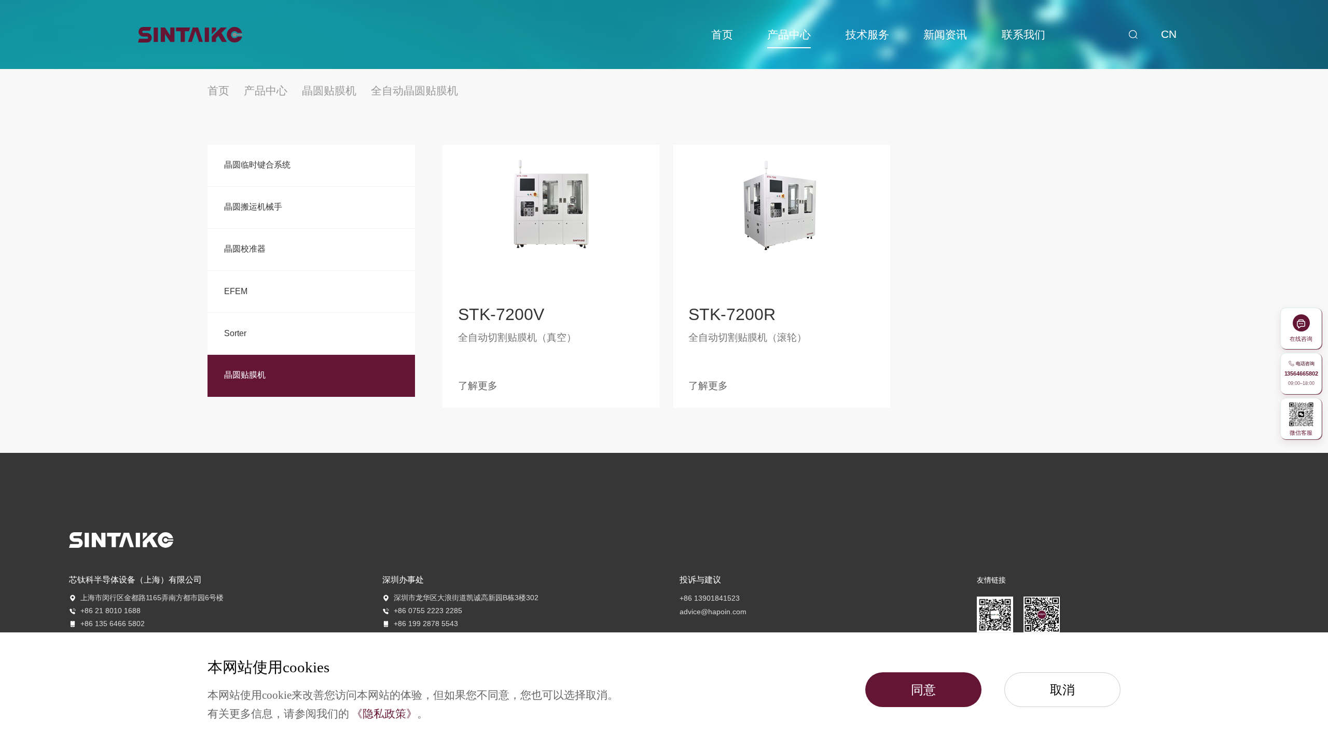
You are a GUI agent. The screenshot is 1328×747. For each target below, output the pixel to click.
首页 (220, 91)
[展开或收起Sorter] (395, 333)
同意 (923, 690)
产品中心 (265, 91)
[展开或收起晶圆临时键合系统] (395, 165)
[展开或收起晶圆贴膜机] (395, 375)
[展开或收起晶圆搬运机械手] (395, 207)
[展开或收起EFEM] (395, 291)
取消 (1062, 690)
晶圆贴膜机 (329, 91)
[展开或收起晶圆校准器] (395, 249)
